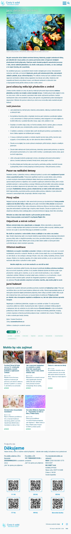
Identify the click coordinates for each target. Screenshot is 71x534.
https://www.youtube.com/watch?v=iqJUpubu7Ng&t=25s (25, 217)
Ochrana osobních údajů (53, 524)
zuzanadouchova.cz (17, 321)
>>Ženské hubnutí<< (45, 308)
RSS (67, 528)
